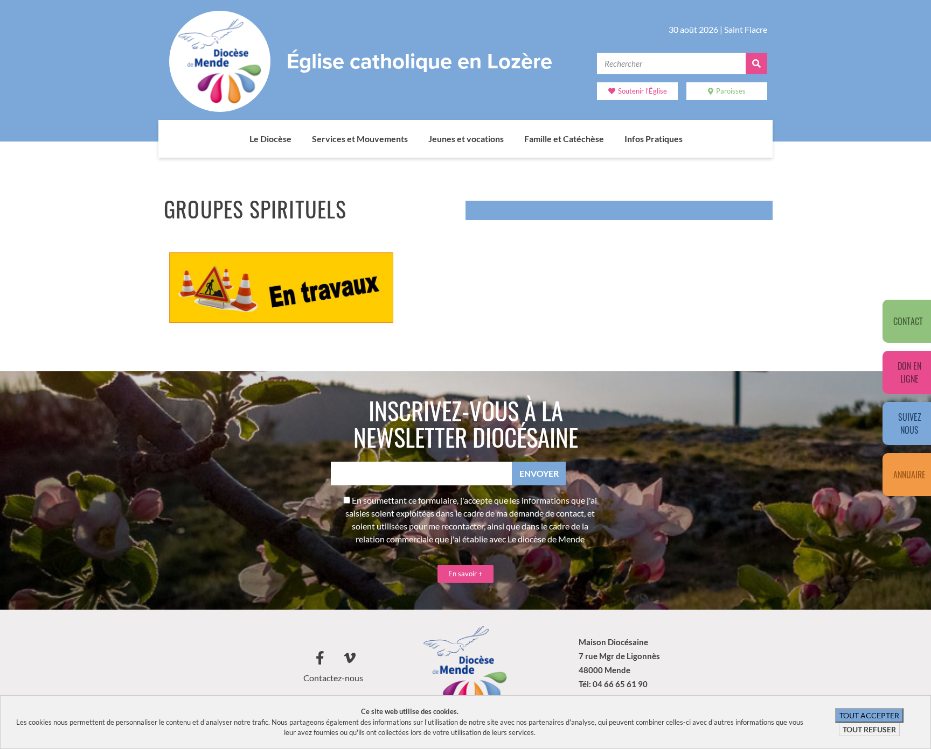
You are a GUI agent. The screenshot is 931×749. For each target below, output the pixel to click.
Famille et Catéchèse (564, 138)
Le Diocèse (270, 138)
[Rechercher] (756, 63)
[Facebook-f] (320, 658)
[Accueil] (238, 139)
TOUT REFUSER (869, 729)
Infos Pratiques (653, 138)
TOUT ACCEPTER (869, 715)
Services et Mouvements (360, 138)
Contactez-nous (333, 678)
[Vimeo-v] (349, 658)
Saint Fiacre (745, 29)
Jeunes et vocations (466, 138)
